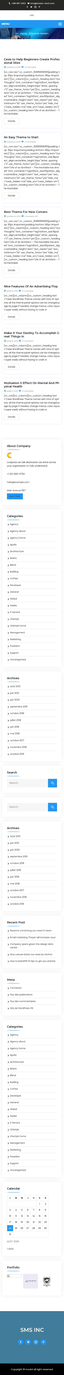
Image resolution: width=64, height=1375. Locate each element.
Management (17, 632)
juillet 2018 (15, 720)
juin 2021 (14, 693)
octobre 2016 (17, 754)
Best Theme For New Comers (25, 212)
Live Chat (15, 496)
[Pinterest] (39, 7)
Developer (15, 585)
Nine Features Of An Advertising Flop (31, 286)
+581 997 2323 (18, 3)
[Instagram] (35, 7)
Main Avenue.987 (16, 490)
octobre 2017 (17, 740)
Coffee (14, 578)
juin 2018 (14, 726)
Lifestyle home (18, 625)
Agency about (17, 531)
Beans (13, 558)
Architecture (17, 551)
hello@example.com (18, 482)
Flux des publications (21, 994)
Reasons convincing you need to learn (31, 930)
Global (13, 598)
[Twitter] (31, 7)
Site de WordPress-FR (21, 1008)
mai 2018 (15, 733)
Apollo (13, 544)
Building (14, 571)
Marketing (15, 639)
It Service (15, 612)
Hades (13, 605)
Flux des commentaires (23, 1001)
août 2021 (15, 686)
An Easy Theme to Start (21, 137)
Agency (14, 524)
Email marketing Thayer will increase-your (33, 937)
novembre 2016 (18, 747)
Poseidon (15, 646)
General (14, 591)
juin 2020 (15, 699)
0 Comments (30, 67)
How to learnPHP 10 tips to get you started (32, 961)
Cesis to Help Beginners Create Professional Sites (32, 61)
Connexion (16, 987)
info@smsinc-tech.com (42, 3)
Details (11, 121)
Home (23, 33)
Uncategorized (18, 659)
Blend (13, 564)
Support (14, 652)
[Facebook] (27, 7)
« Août (10, 1248)
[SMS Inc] (32, 15)
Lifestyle (14, 619)
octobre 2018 (17, 713)
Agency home (17, 537)
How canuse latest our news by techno (31, 954)
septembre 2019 (18, 706)
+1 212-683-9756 (16, 473)
